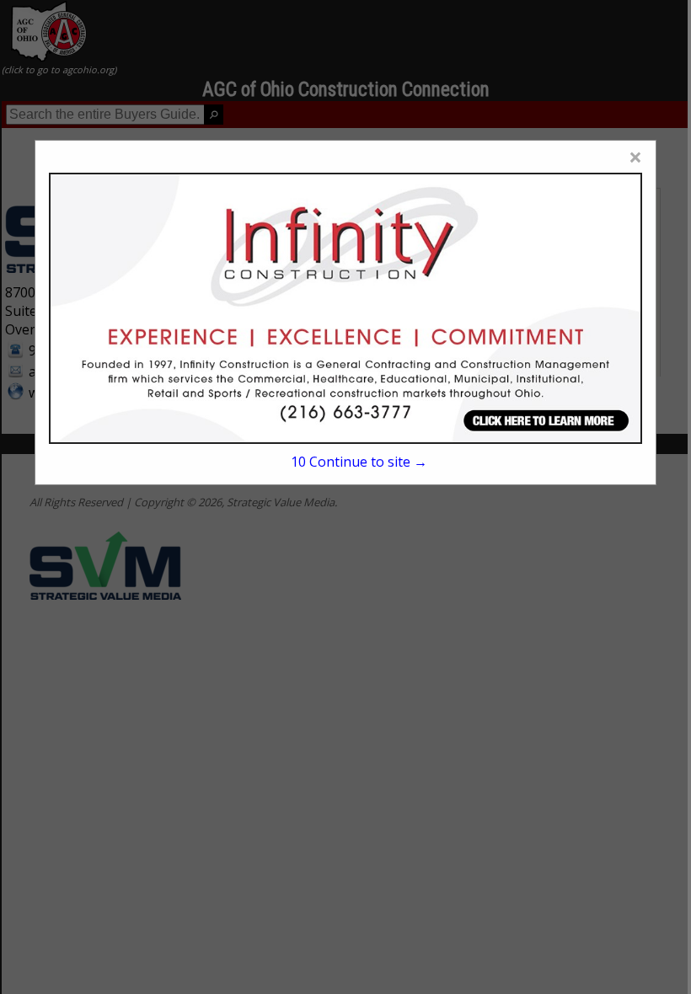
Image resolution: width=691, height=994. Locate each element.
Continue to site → (359, 461)
